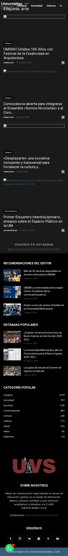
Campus (8, 43)
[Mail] (29, 538)
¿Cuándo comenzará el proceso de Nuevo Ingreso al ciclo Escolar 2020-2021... (43, 336)
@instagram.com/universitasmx (34, 249)
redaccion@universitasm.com (41, 515)
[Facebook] (10, 538)
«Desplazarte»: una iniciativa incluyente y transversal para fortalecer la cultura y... (26, 162)
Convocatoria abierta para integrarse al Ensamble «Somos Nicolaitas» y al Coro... (33, 108)
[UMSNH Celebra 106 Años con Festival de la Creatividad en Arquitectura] (34, 30)
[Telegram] (38, 538)
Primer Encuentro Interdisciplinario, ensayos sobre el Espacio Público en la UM (32, 221)
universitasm (10, 230)
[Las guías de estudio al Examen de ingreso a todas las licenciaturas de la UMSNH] (12, 371)
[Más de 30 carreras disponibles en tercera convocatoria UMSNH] (12, 275)
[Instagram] (19, 538)
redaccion (8, 62)
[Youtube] (57, 538)
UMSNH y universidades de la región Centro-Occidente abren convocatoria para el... (43, 291)
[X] (48, 538)
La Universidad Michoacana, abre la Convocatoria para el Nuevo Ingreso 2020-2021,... (43, 353)
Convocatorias (11, 211)
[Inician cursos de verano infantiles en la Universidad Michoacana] (12, 309)
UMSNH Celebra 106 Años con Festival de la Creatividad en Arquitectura (28, 53)
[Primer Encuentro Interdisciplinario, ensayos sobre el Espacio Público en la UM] (34, 195)
